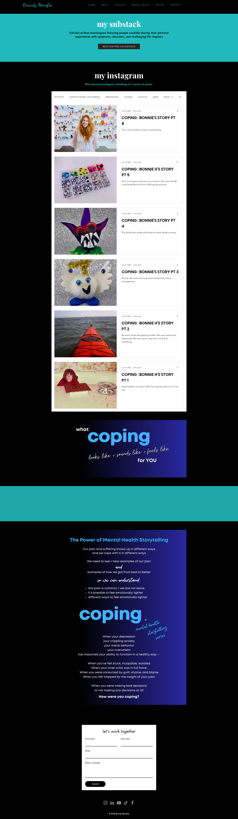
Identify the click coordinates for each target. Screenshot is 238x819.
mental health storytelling (84, 97)
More (167, 97)
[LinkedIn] (112, 802)
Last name (125, 739)
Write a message (92, 763)
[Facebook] (132, 802)
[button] (180, 97)
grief (155, 97)
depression (112, 97)
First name (90, 739)
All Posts (59, 97)
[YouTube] (119, 802)
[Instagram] (105, 802)
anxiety (128, 97)
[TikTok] (125, 802)
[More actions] (178, 110)
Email (88, 751)
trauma (142, 97)
